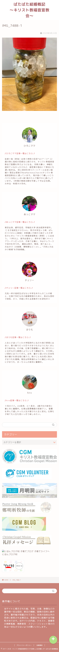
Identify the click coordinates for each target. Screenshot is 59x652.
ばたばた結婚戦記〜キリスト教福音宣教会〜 (29, 10)
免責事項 (39, 645)
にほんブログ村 (9, 554)
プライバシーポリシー (24, 645)
